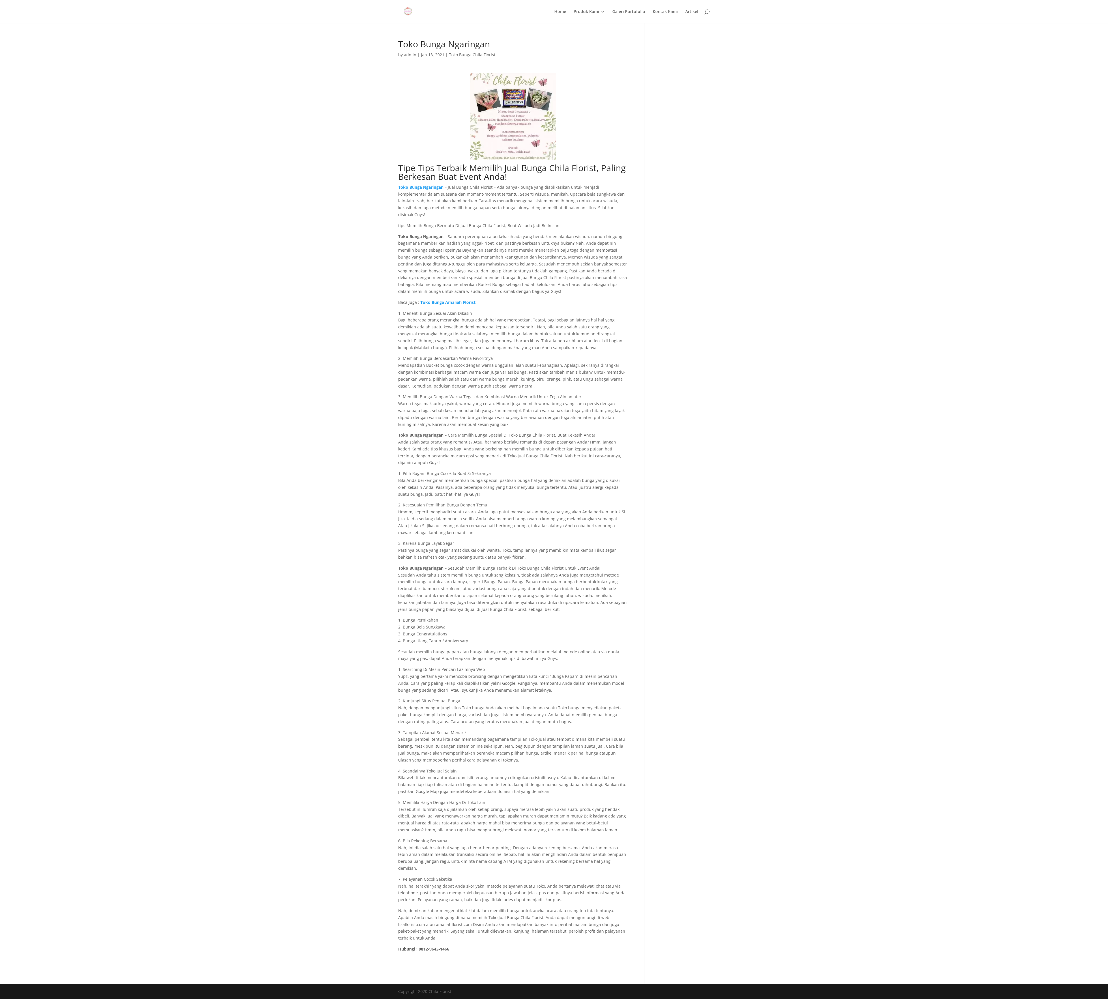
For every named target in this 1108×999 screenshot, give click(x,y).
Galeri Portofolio (628, 12)
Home (560, 12)
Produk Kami (586, 12)
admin (410, 54)
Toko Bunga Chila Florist (472, 54)
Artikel (691, 12)
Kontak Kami (665, 12)
